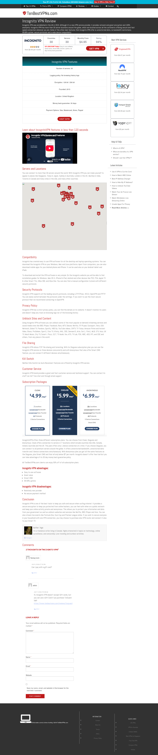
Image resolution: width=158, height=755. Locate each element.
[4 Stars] (36, 47)
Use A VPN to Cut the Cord (122, 171)
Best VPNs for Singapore (133, 736)
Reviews (81, 6)
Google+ (29, 538)
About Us (97, 725)
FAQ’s (97, 734)
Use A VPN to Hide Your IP (104, 2)
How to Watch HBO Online (121, 175)
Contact (111, 6)
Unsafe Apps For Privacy (121, 204)
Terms (98, 729)
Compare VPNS (65, 6)
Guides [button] (96, 6)
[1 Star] (31, 47)
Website (29, 675)
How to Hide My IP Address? (122, 182)
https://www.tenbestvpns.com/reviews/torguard (53, 603)
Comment (30, 631)
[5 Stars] (38, 47)
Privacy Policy (98, 738)
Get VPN (94, 48)
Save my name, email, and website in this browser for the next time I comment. (48, 689)
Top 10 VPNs (30, 6)
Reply (35, 573)
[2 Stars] (33, 47)
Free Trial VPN (133, 741)
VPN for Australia (133, 727)
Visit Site (64, 118)
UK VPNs (133, 723)
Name (28, 657)
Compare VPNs (133, 745)
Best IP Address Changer (121, 178)
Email (28, 666)
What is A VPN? (119, 148)
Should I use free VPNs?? (122, 158)
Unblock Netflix (133, 732)
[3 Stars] (35, 47)
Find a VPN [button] (46, 6)
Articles (133, 749)
